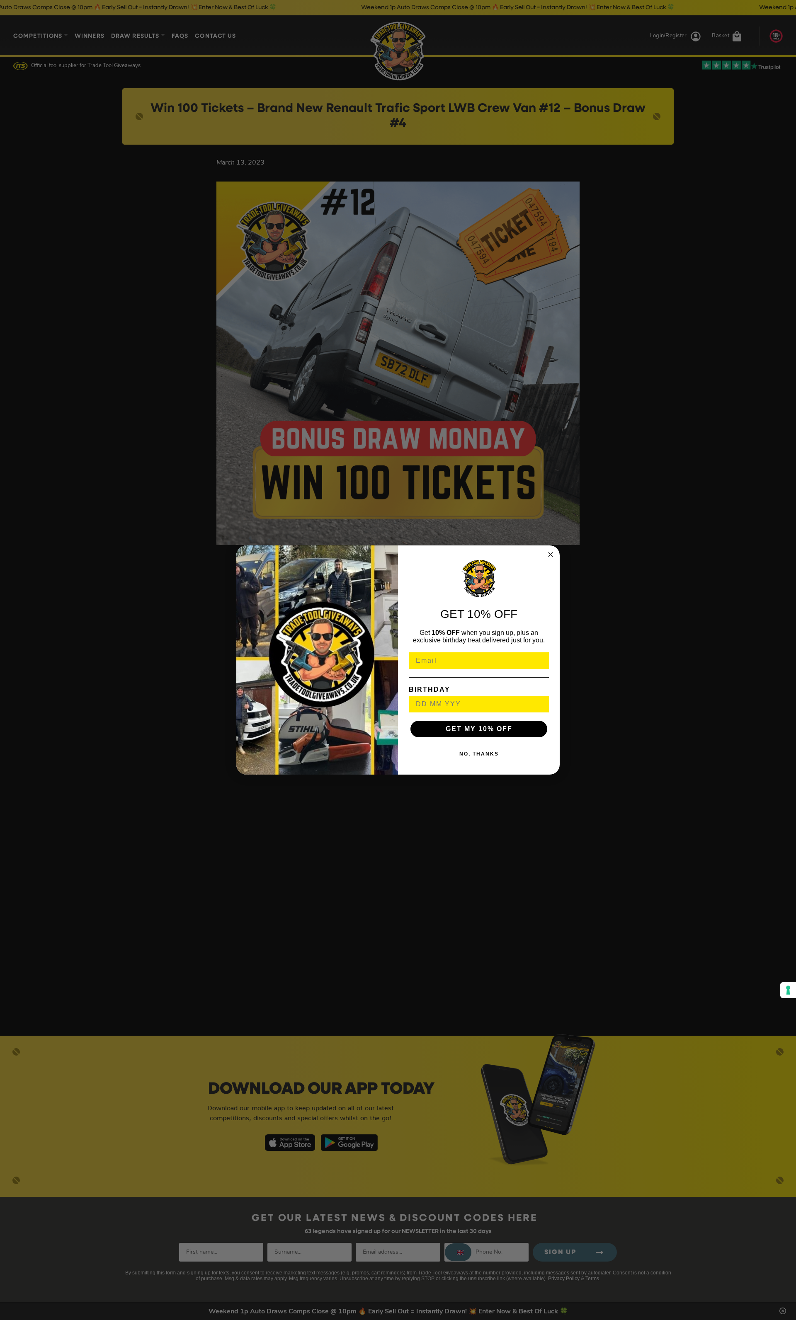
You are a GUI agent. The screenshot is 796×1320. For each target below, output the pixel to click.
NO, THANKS (479, 754)
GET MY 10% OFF (479, 728)
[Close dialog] (551, 554)
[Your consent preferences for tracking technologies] (788, 990)
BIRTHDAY (429, 689)
